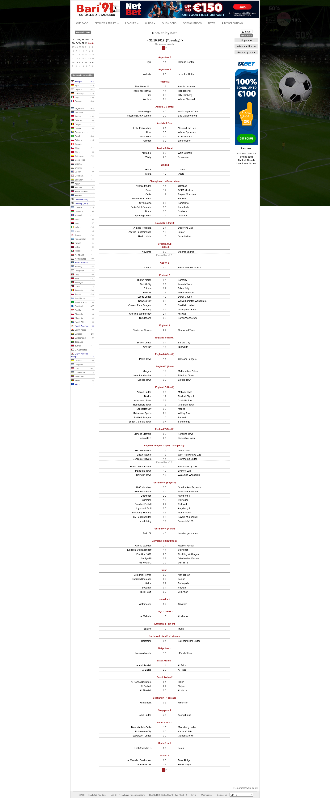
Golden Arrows (185, 735)
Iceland (84, 215)
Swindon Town (143, 474)
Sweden (84, 333)
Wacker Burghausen (188, 491)
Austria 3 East (164, 123)
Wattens (147, 99)
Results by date (245, 52)
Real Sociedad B (142, 747)
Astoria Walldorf (143, 545)
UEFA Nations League (82, 355)
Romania (84, 290)
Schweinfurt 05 (185, 521)
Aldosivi (147, 74)
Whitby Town (184, 413)
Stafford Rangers (142, 417)
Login (248, 31)
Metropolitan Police (188, 371)
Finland (84, 195)
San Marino (84, 298)
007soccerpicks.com (246, 153)
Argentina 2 (164, 69)
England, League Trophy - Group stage (164, 445)
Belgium (84, 124)
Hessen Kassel (186, 545)
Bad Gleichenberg (187, 115)
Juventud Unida (186, 74)
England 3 (164, 325)
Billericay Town (186, 375)
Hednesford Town (142, 404)
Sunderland (145, 317)
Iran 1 (165, 570)
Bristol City (183, 288)
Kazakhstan (84, 238)
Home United (144, 714)
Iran (84, 219)
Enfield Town (184, 379)
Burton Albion (144, 279)
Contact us (222, 794)
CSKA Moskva (185, 190)
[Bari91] (96, 8)
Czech (84, 171)
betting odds (246, 156)
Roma (148, 211)
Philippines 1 (164, 648)
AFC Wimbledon (142, 450)
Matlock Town (185, 391)
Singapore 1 (164, 710)
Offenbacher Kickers (188, 558)
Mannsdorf (145, 136)
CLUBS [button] (149, 23)
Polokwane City (143, 731)
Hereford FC (145, 437)
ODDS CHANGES (192, 23)
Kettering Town (185, 433)
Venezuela (84, 376)
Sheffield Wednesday (140, 313)
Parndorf (146, 140)
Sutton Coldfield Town (140, 421)
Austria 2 (165, 81)
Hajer (181, 681)
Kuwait (84, 242)
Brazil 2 (165, 164)
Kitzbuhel (146, 152)
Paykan (182, 587)
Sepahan (146, 587)
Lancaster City (144, 408)
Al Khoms (183, 616)
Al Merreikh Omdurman (139, 760)
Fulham (147, 288)
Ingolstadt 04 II (143, 508)
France (84, 101)
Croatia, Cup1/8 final (164, 245)
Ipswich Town (185, 284)
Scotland (84, 306)
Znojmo (147, 267)
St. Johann (183, 157)
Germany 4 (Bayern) (165, 482)
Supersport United (142, 735)
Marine (181, 408)
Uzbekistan (84, 372)
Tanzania (84, 341)
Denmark (84, 175)
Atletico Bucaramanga (140, 231)
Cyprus (84, 167)
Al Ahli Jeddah (143, 665)
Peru (84, 274)
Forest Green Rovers (140, 466)
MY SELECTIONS (233, 23)
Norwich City (144, 300)
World (84, 384)
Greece (84, 207)
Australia (84, 112)
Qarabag (182, 185)
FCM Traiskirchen (142, 127)
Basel (148, 190)
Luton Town (184, 450)
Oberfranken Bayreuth (189, 487)
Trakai (181, 628)
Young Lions (184, 714)
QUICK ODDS (169, 23)
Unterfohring (144, 521)
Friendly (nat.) (84, 203)
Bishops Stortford (142, 433)
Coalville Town (185, 400)
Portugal (84, 282)
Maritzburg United (187, 727)
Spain (84, 85)
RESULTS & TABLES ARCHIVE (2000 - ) (168, 794)
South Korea (84, 329)
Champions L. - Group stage (165, 181)
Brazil (84, 136)
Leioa (181, 747)
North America (84, 262)
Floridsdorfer (184, 90)
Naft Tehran (184, 574)
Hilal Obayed (185, 764)
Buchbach (146, 495)
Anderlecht (183, 207)
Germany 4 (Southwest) (164, 540)
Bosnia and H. (84, 132)
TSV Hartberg (185, 94)
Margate (147, 371)
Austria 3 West (165, 148)
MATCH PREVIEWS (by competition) (128, 794)
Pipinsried (183, 499)
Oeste (181, 173)
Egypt (84, 183)
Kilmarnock (145, 702)
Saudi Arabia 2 (165, 677)
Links (193, 794)
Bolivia (84, 128)
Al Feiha (182, 665)
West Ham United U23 (189, 454)
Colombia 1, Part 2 (165, 223)
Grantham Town (186, 404)
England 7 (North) (164, 387)
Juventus (182, 215)
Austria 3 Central (164, 106)
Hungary (84, 211)
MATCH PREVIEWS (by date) (92, 794)
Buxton (147, 396)
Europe (84, 81)
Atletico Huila (144, 236)
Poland (84, 278)
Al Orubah (146, 686)
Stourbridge (184, 421)
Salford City (184, 342)
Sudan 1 (164, 755)
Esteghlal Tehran (142, 574)
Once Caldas (185, 236)
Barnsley (182, 279)
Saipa (148, 583)
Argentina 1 (164, 57)
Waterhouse (145, 603)
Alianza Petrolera (142, 227)
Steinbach (183, 549)
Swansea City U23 (187, 466)
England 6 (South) (164, 354)
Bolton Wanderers (187, 317)
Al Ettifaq (146, 669)
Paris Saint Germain (141, 207)
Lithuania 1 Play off (164, 623)
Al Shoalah (145, 690)
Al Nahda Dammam (141, 681)
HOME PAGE (81, 23)
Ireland (84, 226)
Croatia (84, 163)
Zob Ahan (183, 591)
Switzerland (84, 337)
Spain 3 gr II (164, 743)
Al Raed (182, 669)
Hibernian (183, 702)
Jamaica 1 (164, 599)
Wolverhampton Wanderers (192, 300)
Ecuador (84, 179)
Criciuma (182, 169)
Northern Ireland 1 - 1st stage (164, 636)
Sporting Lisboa (143, 215)
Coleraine (146, 640)
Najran (181, 686)
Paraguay (84, 270)
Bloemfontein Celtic (141, 727)
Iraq (84, 222)
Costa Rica (84, 159)
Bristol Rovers (144, 454)
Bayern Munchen (187, 194)
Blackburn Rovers (142, 330)
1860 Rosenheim (142, 491)
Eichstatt (182, 504)
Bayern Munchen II (187, 516)
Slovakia (84, 314)
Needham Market (142, 375)
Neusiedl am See (187, 127)
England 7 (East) (165, 366)
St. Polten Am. (185, 136)
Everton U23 (184, 470)
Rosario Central (186, 61)
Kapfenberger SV (142, 90)
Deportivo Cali (185, 227)
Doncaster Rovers (142, 458)
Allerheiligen (144, 111)
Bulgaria (84, 140)
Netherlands (84, 258)
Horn (148, 132)
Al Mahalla (145, 616)
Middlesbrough (186, 292)
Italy (84, 97)
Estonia (84, 187)
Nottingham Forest (187, 309)
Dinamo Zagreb (186, 251)
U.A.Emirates (84, 349)
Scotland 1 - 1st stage (164, 697)
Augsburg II (184, 508)
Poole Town (145, 358)
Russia (84, 294)
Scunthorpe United (187, 458)
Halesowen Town (142, 400)
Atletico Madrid (143, 185)
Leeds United (144, 296)
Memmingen (184, 512)
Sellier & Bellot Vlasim (189, 267)
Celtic (148, 194)
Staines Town (144, 379)
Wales (84, 380)
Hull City (147, 292)
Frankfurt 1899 (143, 554)
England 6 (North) (164, 337)
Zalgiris (147, 628)
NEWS (211, 23)
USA (84, 368)
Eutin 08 (147, 533)
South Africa (84, 321)
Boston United (144, 342)
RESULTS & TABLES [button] (106, 23)
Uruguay (84, 364)
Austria (84, 116)
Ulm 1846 (183, 562)
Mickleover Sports (142, 413)
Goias (148, 169)
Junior (181, 231)
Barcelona (183, 202)
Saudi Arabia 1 (165, 660)
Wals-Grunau (185, 152)
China (84, 151)
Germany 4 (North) (164, 528)
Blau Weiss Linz (143, 86)
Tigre (148, 61)
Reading (146, 309)
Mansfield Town (143, 470)
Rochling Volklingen (188, 554)
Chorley (147, 346)
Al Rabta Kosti (144, 764)
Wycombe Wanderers (189, 474)
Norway (84, 266)
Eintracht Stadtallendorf (139, 549)
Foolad (181, 578)
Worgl (148, 157)
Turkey (84, 345)
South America (84, 325)
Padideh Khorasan (141, 578)
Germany (84, 93)
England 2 (164, 275)
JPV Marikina (185, 653)
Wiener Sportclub (187, 132)
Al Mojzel (183, 690)
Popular (245, 40)
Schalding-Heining (141, 512)
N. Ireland (84, 254)
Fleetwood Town (186, 330)
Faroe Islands (84, 191)
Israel (84, 230)
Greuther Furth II (143, 504)
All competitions (245, 46)
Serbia (84, 310)
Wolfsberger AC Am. (188, 111)
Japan (84, 234)
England (84, 89)
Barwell (182, 417)
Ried (148, 94)
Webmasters (207, 794)
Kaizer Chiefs (185, 731)
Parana (147, 173)
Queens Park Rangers (139, 305)
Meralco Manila (143, 653)
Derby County (185, 296)
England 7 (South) (164, 429)
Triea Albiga (184, 760)
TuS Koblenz (144, 562)
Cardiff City (145, 284)
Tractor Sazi (145, 591)
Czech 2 (164, 262)
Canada (84, 143)
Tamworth (183, 346)
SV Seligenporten (142, 516)
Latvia (84, 246)
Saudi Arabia (84, 302)
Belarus (84, 120)
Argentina (84, 108)
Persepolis (183, 583)
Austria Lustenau (187, 86)
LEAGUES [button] (131, 23)
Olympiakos (145, 202)
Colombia (84, 155)
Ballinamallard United (189, 640)
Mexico (84, 250)
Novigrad (146, 251)
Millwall (182, 313)
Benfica (182, 198)
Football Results (246, 160)
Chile (84, 147)
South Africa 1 (164, 722)
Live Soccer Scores (246, 163)
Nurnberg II (184, 495)
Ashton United (144, 391)
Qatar (84, 286)
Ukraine (84, 360)
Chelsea (182, 211)
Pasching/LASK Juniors (139, 115)
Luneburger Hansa (188, 533)
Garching (146, 499)
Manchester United (141, 198)
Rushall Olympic (186, 396)
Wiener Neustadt (186, 99)
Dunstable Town (186, 437)
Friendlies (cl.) (84, 199)
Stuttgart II (146, 558)
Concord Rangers (187, 358)
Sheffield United (186, 305)
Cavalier (182, 603)
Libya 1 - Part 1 (165, 611)
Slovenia (84, 317)
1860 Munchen (143, 487)
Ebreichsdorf (184, 140)
